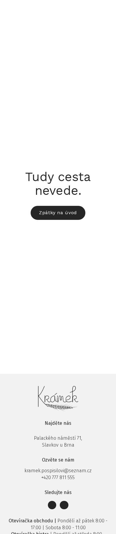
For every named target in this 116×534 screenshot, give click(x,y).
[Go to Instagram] (64, 505)
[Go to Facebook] (52, 505)
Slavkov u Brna (58, 445)
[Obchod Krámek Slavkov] (17, 8)
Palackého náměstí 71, (58, 438)
